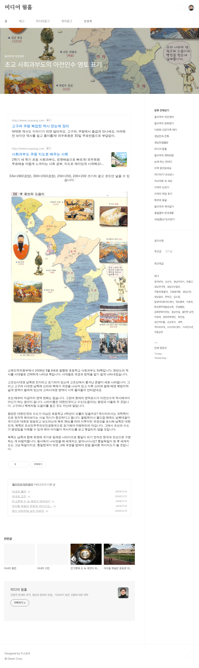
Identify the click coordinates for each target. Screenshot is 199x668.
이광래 (157, 317)
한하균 (168, 296)
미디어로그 (43, 21)
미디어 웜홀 (18, 7)
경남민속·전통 (161, 136)
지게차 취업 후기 (163, 193)
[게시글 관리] (24, 464)
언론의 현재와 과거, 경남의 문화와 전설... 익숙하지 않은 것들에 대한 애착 (49, 594)
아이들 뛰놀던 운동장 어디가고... (32, 506)
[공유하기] (19, 464)
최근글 (157, 251)
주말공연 (158, 332)
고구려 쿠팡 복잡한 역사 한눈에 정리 (40, 126)
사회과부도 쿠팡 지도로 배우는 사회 (40, 154)
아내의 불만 (19, 491)
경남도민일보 (173, 286)
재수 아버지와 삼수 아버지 (28, 510)
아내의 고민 (19, 496)
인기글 (168, 251)
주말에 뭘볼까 (161, 291)
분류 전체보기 (161, 110)
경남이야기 (179, 281)
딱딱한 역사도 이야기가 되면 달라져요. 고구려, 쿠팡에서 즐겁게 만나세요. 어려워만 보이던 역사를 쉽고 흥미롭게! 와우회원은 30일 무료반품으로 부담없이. (69, 133)
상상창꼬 (171, 322)
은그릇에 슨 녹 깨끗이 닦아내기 (31, 501)
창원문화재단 (169, 317)
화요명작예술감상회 (164, 306)
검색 (182, 8)
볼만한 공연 (187, 312)
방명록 (88, 21)
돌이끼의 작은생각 (22, 484)
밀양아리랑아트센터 (164, 301)
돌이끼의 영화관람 (164, 155)
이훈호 (189, 301)
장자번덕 (158, 281)
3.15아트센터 (173, 327)
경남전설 (175, 312)
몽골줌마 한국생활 (164, 213)
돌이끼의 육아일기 (164, 206)
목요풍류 (180, 301)
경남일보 (158, 296)
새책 (180, 322)
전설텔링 (180, 306)
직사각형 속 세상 (163, 181)
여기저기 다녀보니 (164, 174)
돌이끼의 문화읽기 (164, 123)
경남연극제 (159, 286)
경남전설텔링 (161, 142)
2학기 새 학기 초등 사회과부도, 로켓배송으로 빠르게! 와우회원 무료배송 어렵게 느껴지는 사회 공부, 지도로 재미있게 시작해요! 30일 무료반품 (56, 161)
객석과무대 (159, 327)
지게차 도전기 (161, 187)
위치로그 (66, 21)
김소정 (177, 296)
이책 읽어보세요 (162, 168)
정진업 (181, 317)
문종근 (189, 281)
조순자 (168, 281)
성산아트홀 (159, 322)
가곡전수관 (187, 327)
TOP (191, 655)
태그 (21, 21)
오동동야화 (175, 291)
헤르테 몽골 (160, 200)
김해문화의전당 (161, 312)
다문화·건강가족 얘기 (165, 129)
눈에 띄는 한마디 (163, 161)
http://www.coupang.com (28, 120)
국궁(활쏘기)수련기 (164, 219)
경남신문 (187, 291)
